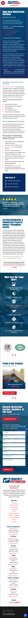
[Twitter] (8, 602)
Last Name (5, 436)
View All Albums (9, 393)
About (14, 511)
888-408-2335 (14, 488)
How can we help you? (7, 459)
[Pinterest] (19, 602)
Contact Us (8, 469)
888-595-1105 (13, 528)
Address (5, 448)
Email (4, 444)
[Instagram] (10, 602)
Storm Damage (14, 507)
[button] (25, 615)
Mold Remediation (14, 505)
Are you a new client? (7, 455)
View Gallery (15, 386)
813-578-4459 (13, 557)
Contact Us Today (10, 419)
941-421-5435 (13, 547)
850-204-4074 (13, 591)
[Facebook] (13, 602)
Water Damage (14, 509)
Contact (14, 521)
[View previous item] (22, 211)
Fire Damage (14, 503)
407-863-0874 (13, 579)
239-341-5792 (14, 5)
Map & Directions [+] (13, 534)
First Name (5, 432)
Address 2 (5, 451)
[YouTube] (17, 602)
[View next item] (24, 211)
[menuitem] (14, 180)
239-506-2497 (13, 568)
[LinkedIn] (15, 602)
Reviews (14, 519)
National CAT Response (14, 515)
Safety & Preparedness (14, 513)
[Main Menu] (3, 3)
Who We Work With (14, 517)
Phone (4, 440)
